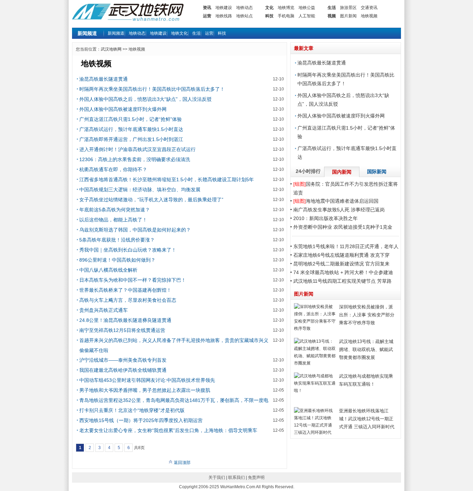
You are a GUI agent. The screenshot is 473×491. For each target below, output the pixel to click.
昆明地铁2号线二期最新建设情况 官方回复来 (341, 263)
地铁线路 (223, 16)
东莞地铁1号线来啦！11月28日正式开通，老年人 (346, 246)
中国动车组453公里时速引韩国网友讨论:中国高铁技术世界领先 (147, 380)
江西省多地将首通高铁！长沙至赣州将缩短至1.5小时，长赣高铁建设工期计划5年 (166, 179)
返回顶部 (181, 462)
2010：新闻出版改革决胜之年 (325, 218)
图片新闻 (348, 16)
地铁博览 (286, 7)
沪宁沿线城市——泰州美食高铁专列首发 (123, 360)
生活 (332, 7)
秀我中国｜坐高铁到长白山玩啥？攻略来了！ (127, 250)
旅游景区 (348, 7)
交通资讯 (369, 7)
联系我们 (236, 477)
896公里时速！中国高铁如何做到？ (117, 260)
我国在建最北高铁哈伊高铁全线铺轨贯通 (123, 370)
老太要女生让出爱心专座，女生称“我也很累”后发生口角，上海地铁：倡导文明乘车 (168, 430)
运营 (207, 16)
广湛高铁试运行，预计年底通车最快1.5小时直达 (131, 129)
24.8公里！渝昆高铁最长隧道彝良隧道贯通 (125, 320)
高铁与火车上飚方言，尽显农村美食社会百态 (127, 300)
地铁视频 (369, 16)
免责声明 (256, 477)
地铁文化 (179, 33)
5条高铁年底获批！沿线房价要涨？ (117, 240)
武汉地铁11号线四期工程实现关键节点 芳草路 (342, 281)
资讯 (207, 7)
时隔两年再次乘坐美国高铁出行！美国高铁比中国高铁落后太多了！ (152, 89)
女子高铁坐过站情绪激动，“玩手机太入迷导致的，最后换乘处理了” (151, 199)
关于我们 (216, 477)
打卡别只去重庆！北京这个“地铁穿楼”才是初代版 (132, 410)
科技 (269, 16)
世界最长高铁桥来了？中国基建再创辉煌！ (125, 290)
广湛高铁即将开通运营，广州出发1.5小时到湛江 (131, 139)
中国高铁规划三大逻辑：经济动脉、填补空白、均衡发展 (139, 189)
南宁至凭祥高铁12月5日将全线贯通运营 (122, 330)
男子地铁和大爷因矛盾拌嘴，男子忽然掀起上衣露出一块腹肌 (144, 390)
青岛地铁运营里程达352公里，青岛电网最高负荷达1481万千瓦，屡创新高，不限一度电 (173, 400)
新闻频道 (116, 33)
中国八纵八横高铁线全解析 (108, 270)
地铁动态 (244, 7)
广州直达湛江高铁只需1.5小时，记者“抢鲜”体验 (130, 119)
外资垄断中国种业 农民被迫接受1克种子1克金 (342, 227)
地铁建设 (223, 7)
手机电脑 (286, 16)
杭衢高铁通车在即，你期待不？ (113, 169)
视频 (332, 16)
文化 (269, 7)
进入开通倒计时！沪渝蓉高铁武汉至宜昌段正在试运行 (137, 149)
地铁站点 (244, 16)
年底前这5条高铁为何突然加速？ (114, 209)
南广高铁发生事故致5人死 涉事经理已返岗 (339, 209)
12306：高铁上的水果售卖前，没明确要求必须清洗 (134, 159)
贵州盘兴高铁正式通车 (103, 310)
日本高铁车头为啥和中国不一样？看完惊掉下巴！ (132, 280)
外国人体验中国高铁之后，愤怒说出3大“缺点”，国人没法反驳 (145, 99)
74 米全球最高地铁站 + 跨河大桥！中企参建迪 (343, 272)
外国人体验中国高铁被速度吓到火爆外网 (123, 109)
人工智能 (306, 16)
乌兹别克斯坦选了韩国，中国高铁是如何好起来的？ (135, 230)
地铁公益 (306, 7)
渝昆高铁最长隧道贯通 (103, 79)
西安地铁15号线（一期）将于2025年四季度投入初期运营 (141, 420)
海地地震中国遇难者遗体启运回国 (335, 201)
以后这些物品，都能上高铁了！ (113, 219)
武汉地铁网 (111, 49)
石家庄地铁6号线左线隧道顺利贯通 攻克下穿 (341, 255)
